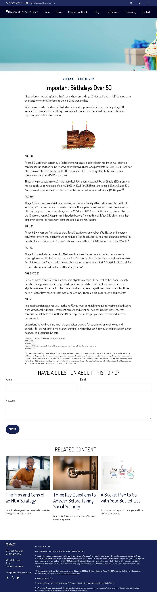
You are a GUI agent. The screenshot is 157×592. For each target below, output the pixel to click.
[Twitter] (131, 3)
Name (9, 379)
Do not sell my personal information (68, 573)
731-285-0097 (15, 3)
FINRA (106, 583)
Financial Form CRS (44, 546)
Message (10, 400)
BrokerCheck (80, 551)
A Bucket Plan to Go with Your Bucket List (120, 497)
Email (83, 379)
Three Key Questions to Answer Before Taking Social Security (74, 500)
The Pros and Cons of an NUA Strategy (25, 497)
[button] (46, 11)
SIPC (111, 583)
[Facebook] (147, 3)
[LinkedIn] (139, 3)
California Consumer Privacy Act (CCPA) (102, 571)
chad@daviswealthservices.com (42, 3)
